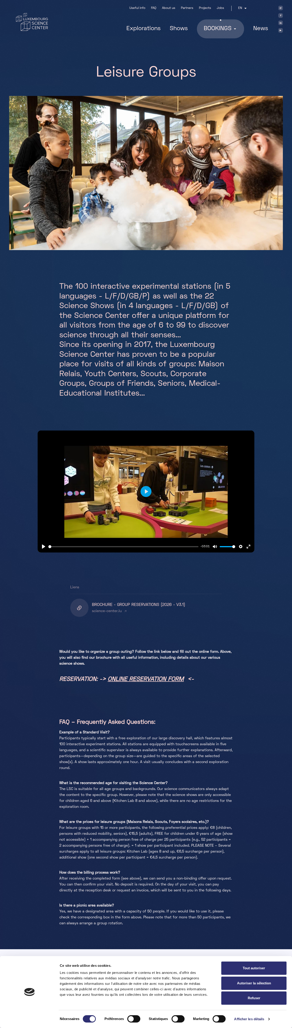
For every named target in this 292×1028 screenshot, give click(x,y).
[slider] (123, 546)
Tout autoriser (254, 968)
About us (168, 8)
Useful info (137, 8)
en (240, 8)
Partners (187, 8)
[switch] (133, 1019)
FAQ (153, 8)
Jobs (220, 8)
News (260, 29)
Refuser (254, 998)
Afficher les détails (249, 1019)
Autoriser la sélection (254, 983)
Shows (179, 29)
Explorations (143, 29)
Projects (205, 8)
